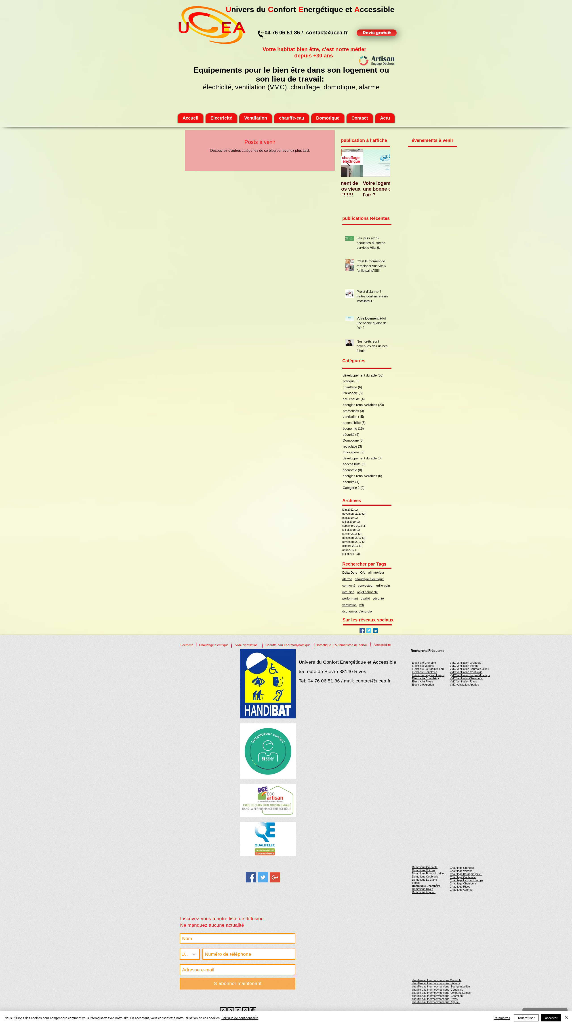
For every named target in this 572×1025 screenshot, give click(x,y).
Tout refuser (526, 1018)
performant (350, 598)
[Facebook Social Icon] (362, 630)
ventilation (349, 605)
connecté (348, 585)
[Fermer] (566, 1017)
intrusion (348, 592)
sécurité (378, 598)
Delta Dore (350, 572)
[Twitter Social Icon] (263, 877)
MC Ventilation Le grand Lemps (471, 675)
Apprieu (436, 1002)
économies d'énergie (357, 611)
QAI (363, 572)
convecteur (366, 585)
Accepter (551, 1018)
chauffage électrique (369, 579)
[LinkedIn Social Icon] (375, 630)
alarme (347, 579)
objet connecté (367, 592)
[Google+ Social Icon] (275, 877)
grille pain (383, 585)
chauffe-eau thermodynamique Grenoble (436, 980)
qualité (365, 598)
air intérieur (376, 572)
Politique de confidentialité (239, 1018)
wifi (361, 605)
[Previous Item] (348, 163)
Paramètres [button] (502, 1018)
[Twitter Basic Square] (368, 630)
